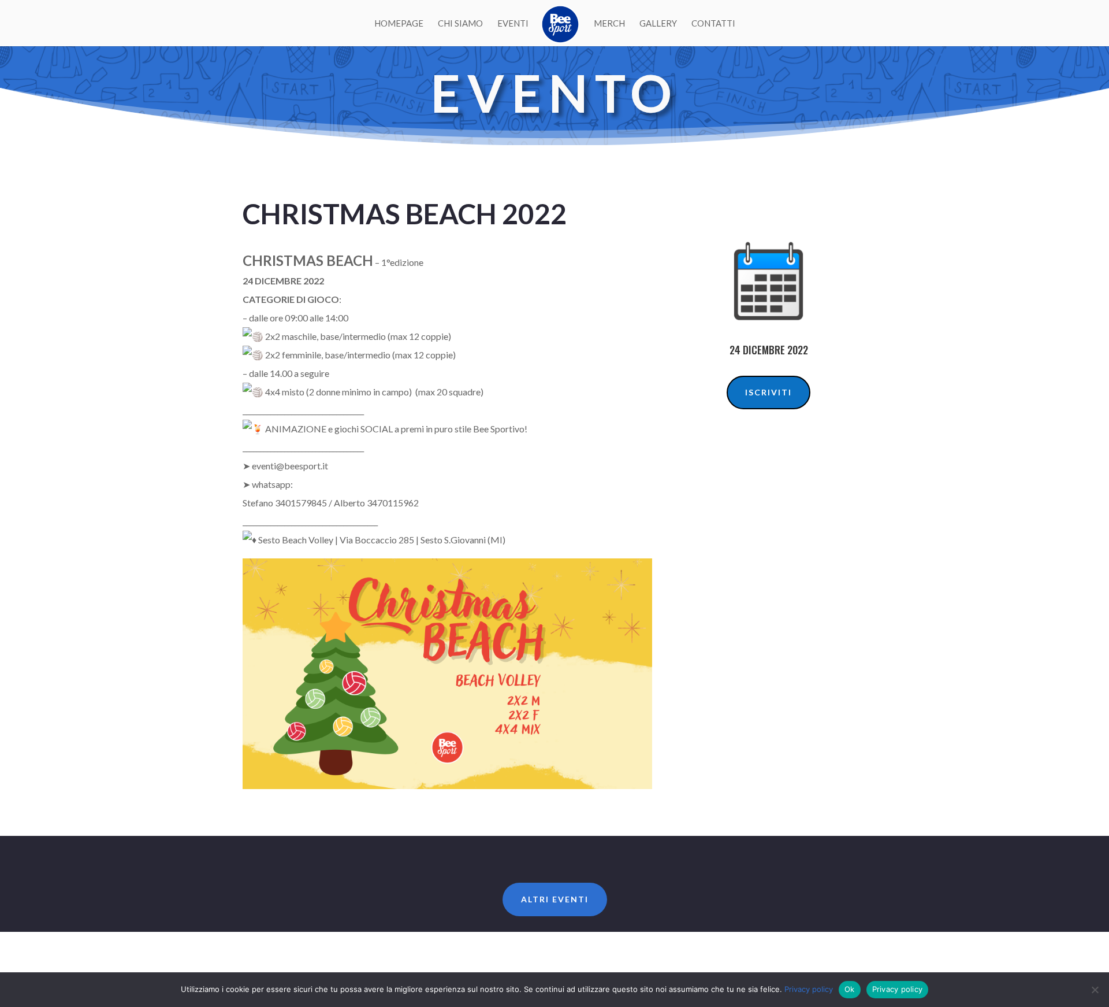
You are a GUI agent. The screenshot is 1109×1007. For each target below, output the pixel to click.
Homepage (398, 23)
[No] (1094, 989)
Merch (609, 23)
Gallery (658, 23)
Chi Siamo (460, 23)
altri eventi (555, 899)
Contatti (713, 23)
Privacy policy (808, 989)
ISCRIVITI (768, 392)
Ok (849, 989)
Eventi (513, 23)
